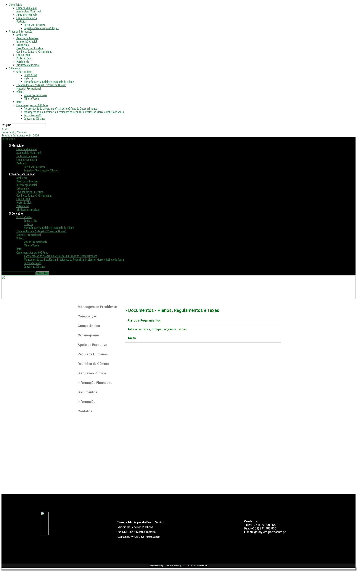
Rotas (19, 102)
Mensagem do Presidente (97, 307)
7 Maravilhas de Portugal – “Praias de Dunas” (41, 85)
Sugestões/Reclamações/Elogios (41, 28)
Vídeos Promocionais (35, 95)
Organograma (88, 335)
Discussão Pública (92, 373)
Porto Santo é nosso (35, 24)
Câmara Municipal (26, 8)
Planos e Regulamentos (144, 320)
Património (22, 61)
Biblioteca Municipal (27, 65)
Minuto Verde (31, 98)
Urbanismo (22, 45)
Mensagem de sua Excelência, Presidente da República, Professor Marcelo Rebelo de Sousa (74, 112)
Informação (87, 402)
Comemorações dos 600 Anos (32, 105)
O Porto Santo (24, 71)
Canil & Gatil (23, 55)
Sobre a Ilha (30, 75)
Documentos (87, 392)
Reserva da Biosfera (27, 38)
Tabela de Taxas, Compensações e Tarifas (157, 329)
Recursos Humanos (93, 354)
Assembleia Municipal (28, 11)
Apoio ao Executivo (92, 345)
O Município (15, 4)
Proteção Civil (23, 58)
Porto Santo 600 (32, 115)
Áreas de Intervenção (20, 31)
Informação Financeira (95, 383)
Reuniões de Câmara (93, 364)
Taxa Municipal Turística (29, 48)
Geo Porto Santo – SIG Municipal (34, 51)
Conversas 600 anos (34, 118)
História (28, 78)
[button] (203, 320)
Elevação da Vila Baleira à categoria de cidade (49, 81)
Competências (89, 326)
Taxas (132, 338)
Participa (21, 21)
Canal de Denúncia (26, 18)
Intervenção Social (26, 41)
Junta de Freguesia (26, 14)
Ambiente (21, 34)
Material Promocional (28, 88)
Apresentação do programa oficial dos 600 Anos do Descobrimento (60, 108)
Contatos (85, 411)
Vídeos (20, 91)
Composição (87, 316)
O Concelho (15, 68)
